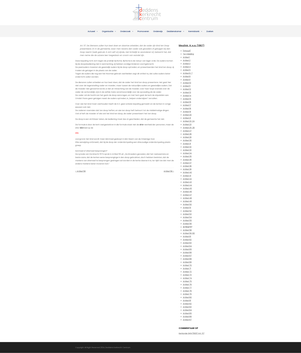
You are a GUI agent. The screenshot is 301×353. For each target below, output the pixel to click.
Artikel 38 (187, 166)
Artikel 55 (187, 220)
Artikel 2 (186, 60)
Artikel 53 (187, 214)
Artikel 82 (187, 303)
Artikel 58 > (169, 171)
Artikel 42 (187, 179)
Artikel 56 (187, 223)
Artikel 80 (187, 297)
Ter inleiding (188, 54)
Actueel (91, 31)
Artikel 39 (187, 169)
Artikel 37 (187, 163)
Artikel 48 (187, 198)
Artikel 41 (187, 175)
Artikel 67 (187, 255)
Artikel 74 (187, 278)
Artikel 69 (187, 262)
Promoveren (143, 31)
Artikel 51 (187, 207)
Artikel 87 (187, 319)
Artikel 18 (187, 108)
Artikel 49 (187, 201)
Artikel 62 (187, 239)
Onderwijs (158, 31)
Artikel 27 (187, 131)
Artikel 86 (187, 316)
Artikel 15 (187, 98)
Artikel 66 (187, 252)
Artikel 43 (187, 182)
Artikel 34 (187, 153)
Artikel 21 (187, 118)
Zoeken (209, 31)
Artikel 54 (187, 217)
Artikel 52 (187, 211)
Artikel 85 (187, 313)
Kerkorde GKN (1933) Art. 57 (191, 333)
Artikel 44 (187, 185)
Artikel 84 (187, 310)
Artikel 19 (187, 111)
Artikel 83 (187, 307)
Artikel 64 (187, 246)
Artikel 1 (186, 57)
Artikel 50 (187, 204)
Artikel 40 (187, 172)
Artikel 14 (187, 95)
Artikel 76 (187, 284)
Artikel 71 (187, 268)
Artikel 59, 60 (189, 233)
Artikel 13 (187, 92)
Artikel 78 (187, 291)
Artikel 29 (187, 137)
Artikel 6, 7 (187, 73)
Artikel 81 (187, 300)
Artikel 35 (187, 156)
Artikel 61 (187, 236)
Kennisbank (193, 31)
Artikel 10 (187, 82)
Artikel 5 (186, 70)
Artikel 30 (187, 140)
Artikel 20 (187, 115)
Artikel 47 (187, 195)
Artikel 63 (187, 242)
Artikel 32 (187, 147)
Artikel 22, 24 (189, 121)
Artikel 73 (187, 275)
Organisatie (107, 31)
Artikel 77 (187, 287)
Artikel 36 (187, 159)
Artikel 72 (187, 271)
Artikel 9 (186, 79)
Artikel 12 (187, 89)
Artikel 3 (186, 63)
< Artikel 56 (80, 171)
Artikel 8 (186, 76)
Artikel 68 (187, 259)
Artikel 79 (187, 294)
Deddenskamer (174, 31)
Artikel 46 (187, 191)
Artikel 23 (187, 124)
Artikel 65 (187, 249)
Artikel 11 (186, 86)
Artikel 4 (187, 66)
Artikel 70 (187, 265)
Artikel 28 (187, 134)
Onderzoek (125, 31)
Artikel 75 (187, 281)
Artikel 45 (187, 188)
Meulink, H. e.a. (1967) (191, 45)
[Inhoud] (187, 50)
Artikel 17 (187, 105)
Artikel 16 (187, 102)
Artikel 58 (187, 230)
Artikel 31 (187, 143)
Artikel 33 (187, 150)
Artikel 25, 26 (189, 127)
